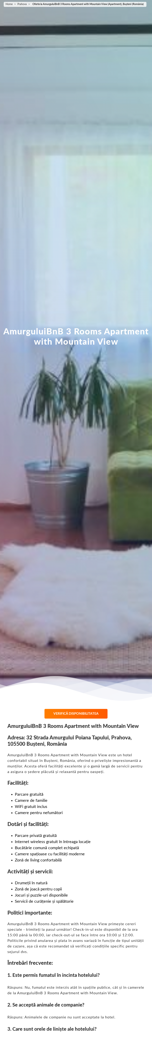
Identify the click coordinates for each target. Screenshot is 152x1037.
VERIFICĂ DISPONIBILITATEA (76, 713)
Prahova (22, 4)
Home (9, 4)
